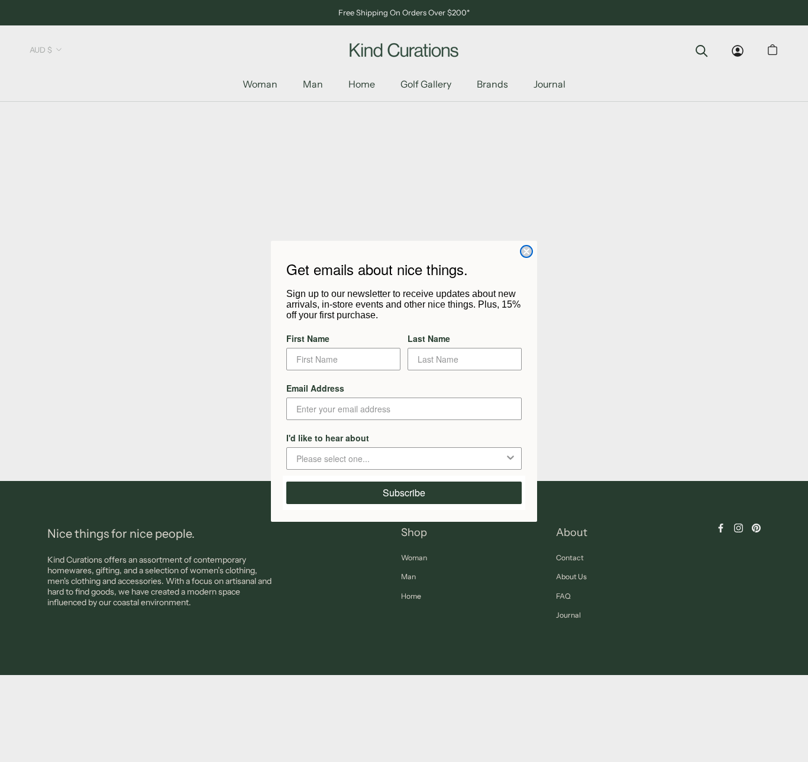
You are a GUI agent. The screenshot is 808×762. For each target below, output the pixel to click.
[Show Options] (510, 458)
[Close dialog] (526, 251)
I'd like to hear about (327, 438)
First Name (307, 338)
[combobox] (400, 458)
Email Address (315, 388)
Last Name (429, 338)
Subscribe (404, 492)
